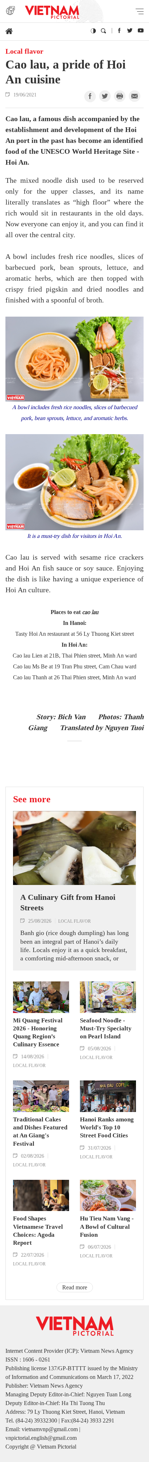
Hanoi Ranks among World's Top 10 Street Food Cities (107, 1127)
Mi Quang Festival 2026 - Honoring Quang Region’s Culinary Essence (38, 1032)
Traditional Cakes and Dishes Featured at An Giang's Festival (40, 1131)
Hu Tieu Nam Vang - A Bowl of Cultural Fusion (107, 1226)
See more (32, 799)
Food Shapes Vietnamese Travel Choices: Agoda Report (38, 1230)
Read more (74, 1287)
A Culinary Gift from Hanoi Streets (67, 902)
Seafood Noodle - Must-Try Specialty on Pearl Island (106, 1028)
